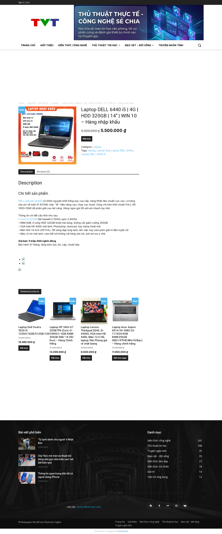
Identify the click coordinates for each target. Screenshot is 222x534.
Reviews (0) (43, 171)
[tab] (26, 171)
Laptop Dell (103, 150)
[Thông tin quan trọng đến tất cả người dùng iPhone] (26, 478)
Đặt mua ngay (120, 358)
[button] (199, 45)
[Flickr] (167, 505)
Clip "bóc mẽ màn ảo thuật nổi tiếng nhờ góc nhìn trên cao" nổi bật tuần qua (55, 459)
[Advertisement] (111, 75)
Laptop (55, 103)
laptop (91, 150)
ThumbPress (122, 531)
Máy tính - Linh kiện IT (38, 103)
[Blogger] (150, 505)
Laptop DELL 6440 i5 (93, 154)
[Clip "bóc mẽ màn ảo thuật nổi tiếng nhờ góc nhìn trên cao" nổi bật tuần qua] (26, 460)
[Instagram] (176, 505)
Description (26, 171)
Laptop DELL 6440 (122, 150)
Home (21, 103)
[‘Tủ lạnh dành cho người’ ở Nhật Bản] (26, 444)
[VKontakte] (185, 505)
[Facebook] (159, 505)
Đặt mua (87, 138)
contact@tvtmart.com (88, 507)
